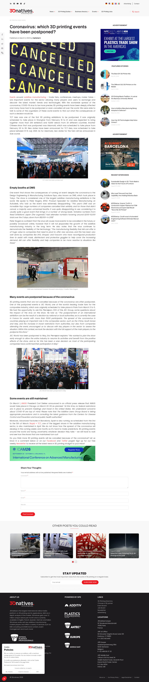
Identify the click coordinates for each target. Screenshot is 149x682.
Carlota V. (37, 38)
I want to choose (23, 672)
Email (23, 498)
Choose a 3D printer (105, 603)
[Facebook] (2, 34)
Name (23, 491)
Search (137, 12)
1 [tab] (73, 562)
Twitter (65, 441)
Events (94, 11)
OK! (37, 672)
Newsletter (21, 443)
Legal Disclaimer (126, 677)
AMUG (24, 403)
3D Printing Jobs (106, 11)
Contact (136, 3)
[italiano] (119, 3)
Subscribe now (90, 582)
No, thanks (9, 672)
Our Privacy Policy (113, 677)
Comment (24, 475)
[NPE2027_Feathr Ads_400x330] (120, 45)
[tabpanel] (25, 545)
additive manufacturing (35, 97)
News (52, 11)
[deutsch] (106, 3)
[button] (4, 678)
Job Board (101, 608)
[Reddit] (2, 44)
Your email (56, 582)
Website (23, 504)
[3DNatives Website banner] (120, 154)
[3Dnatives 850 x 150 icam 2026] (52, 453)
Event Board (102, 606)
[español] (112, 3)
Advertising (127, 3)
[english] (109, 3)
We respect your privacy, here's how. (14, 665)
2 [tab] (76, 562)
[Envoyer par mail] (2, 48)
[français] (116, 3)
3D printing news (16, 20)
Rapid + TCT (35, 423)
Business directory (81, 11)
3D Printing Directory (105, 601)
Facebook (51, 441)
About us (102, 677)
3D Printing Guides (64, 11)
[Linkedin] (2, 39)
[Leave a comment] (2, 53)
